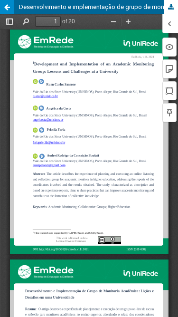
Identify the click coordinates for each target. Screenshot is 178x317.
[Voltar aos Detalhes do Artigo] (7, 7)
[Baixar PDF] (171, 7)
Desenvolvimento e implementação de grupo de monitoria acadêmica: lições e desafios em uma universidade (98, 6)
